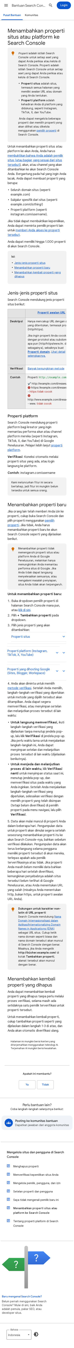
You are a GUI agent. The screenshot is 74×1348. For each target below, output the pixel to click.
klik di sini (24, 610)
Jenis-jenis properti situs (29, 263)
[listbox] (18, 1335)
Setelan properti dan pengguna (33, 1191)
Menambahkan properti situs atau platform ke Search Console (35, 1211)
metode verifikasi (19, 688)
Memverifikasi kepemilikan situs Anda (35, 1174)
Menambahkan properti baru (32, 267)
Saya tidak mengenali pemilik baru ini (36, 1200)
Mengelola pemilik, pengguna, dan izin (37, 1183)
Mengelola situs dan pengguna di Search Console (35, 1154)
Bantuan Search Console (29, 5)
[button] (6, 5)
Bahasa (14, 1329)
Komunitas (31, 15)
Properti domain (39, 352)
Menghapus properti (26, 1166)
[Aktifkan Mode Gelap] (36, 1334)
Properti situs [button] (20, 637)
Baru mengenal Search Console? (22, 1296)
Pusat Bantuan (12, 15)
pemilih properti (46, 130)
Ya (27, 1084)
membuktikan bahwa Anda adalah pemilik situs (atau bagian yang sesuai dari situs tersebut (35, 160)
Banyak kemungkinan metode (46, 368)
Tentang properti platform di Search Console (35, 1223)
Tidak (45, 1084)
